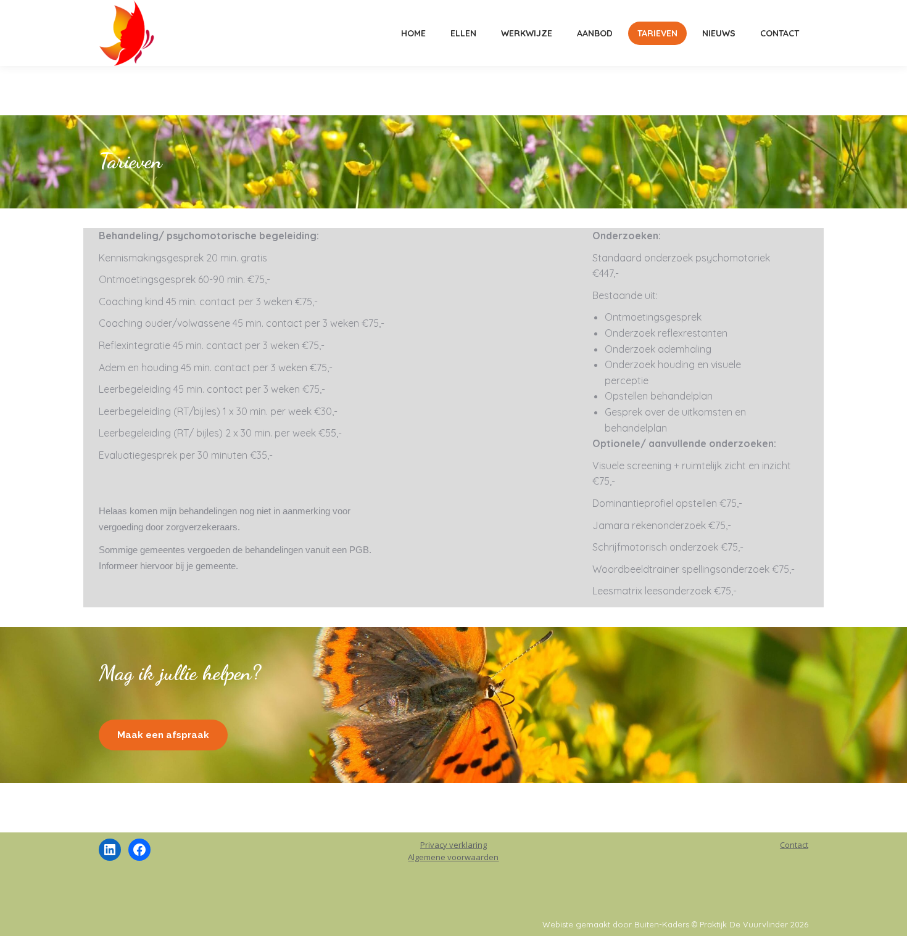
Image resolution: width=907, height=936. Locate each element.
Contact (794, 844)
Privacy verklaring (453, 844)
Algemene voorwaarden (453, 857)
